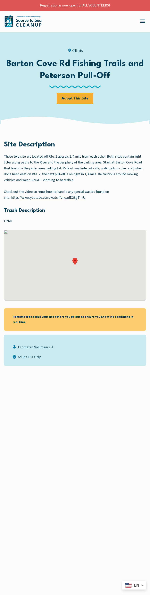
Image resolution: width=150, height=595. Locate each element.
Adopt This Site (75, 98)
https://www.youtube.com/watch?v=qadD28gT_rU (48, 197)
